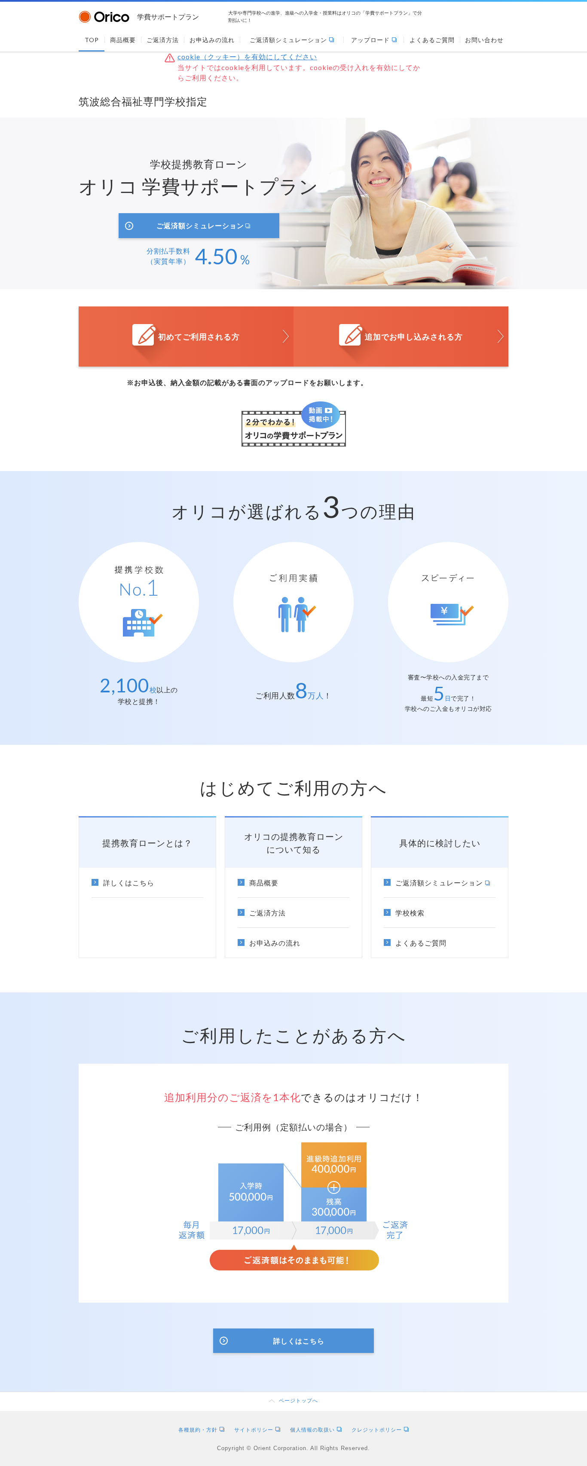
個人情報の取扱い (312, 1429)
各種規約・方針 (197, 1429)
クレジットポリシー (377, 1429)
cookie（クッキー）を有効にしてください (247, 56)
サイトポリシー (253, 1429)
